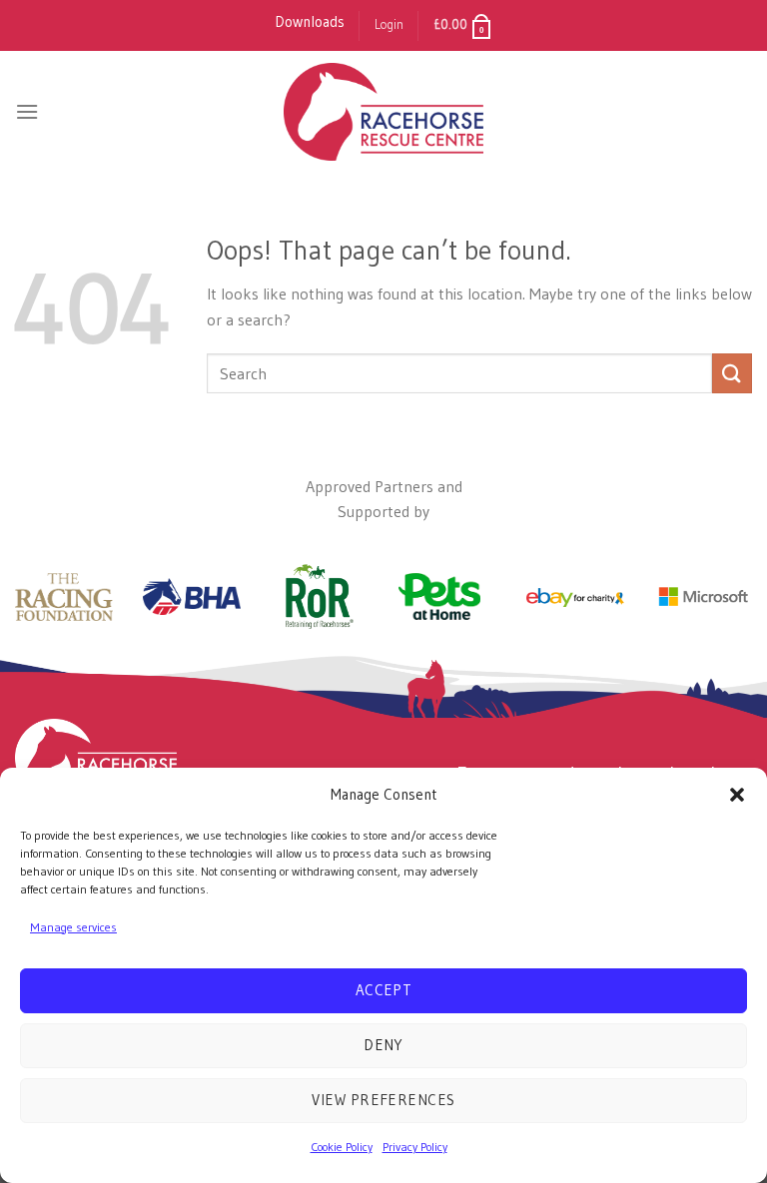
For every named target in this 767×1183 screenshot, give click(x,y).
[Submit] (732, 372)
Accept (384, 989)
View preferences (383, 1099)
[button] (737, 795)
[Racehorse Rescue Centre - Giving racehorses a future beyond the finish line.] (383, 111)
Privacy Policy (415, 1146)
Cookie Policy (342, 1146)
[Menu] (27, 111)
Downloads (310, 21)
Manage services (73, 926)
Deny (383, 1044)
